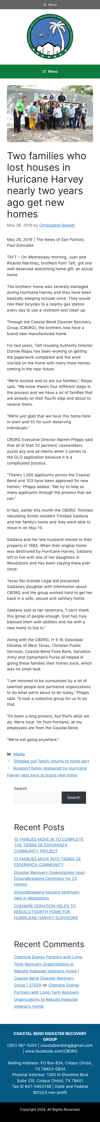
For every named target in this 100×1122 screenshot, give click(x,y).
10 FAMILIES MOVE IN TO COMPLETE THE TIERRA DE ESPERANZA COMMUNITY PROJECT (48, 845)
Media (19, 754)
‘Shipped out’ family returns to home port (51, 761)
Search (20, 788)
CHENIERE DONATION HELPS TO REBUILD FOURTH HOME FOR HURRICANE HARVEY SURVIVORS (46, 912)
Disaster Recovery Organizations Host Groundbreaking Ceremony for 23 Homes (49, 878)
